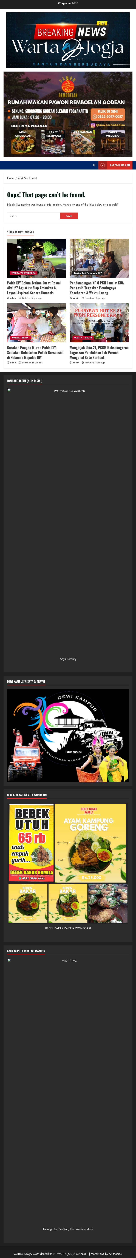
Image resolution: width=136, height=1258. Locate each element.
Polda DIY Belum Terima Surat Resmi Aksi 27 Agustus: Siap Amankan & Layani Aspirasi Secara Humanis (34, 287)
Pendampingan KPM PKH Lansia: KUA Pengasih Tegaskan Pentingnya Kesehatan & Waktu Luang (97, 287)
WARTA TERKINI (20, 337)
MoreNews (97, 1254)
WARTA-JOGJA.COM (120, 165)
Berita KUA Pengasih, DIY (88, 273)
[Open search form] (94, 165)
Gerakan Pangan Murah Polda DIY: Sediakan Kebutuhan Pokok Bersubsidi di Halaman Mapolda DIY (35, 352)
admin (13, 298)
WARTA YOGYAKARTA (24, 273)
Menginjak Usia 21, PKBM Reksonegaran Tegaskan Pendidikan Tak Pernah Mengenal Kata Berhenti (99, 352)
